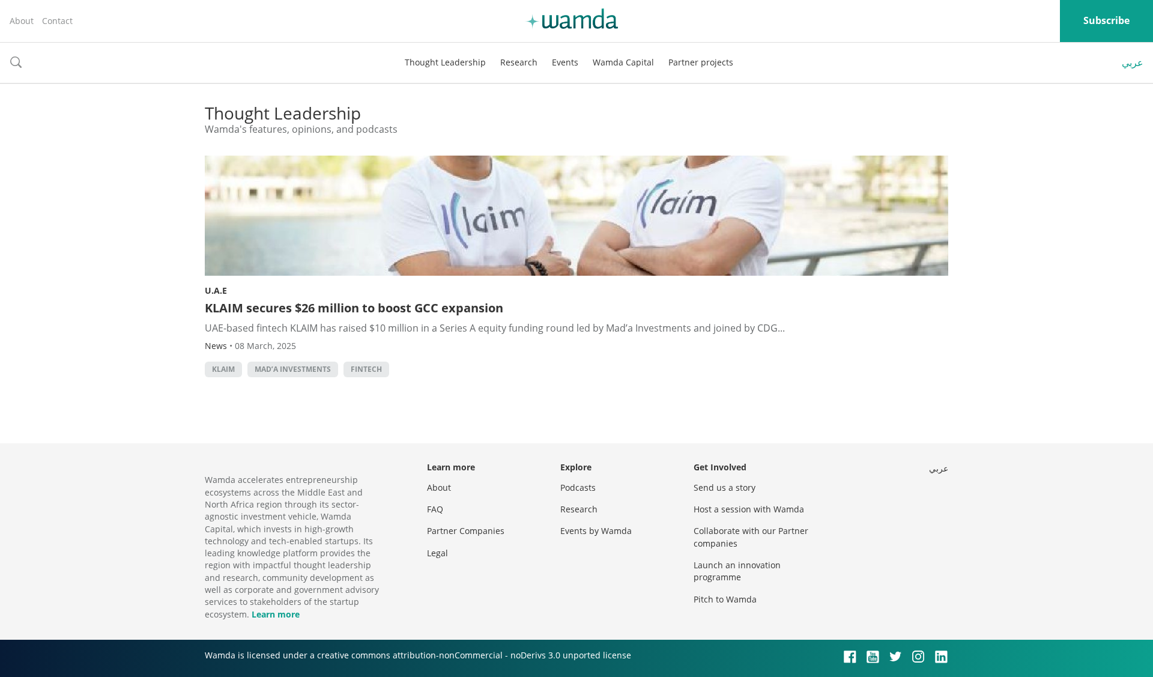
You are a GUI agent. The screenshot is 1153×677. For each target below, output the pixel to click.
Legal (437, 553)
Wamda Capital (623, 62)
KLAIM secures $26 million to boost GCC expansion (354, 308)
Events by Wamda (596, 530)
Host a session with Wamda (749, 509)
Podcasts (578, 487)
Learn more (276, 614)
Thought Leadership (445, 62)
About (22, 20)
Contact (57, 20)
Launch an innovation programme (737, 571)
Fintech (366, 369)
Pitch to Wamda (725, 599)
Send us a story (724, 487)
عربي (1132, 62)
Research (518, 62)
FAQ (435, 509)
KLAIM (223, 369)
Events (565, 62)
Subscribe (1106, 20)
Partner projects (700, 62)
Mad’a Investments (293, 369)
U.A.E (216, 290)
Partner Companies (465, 530)
